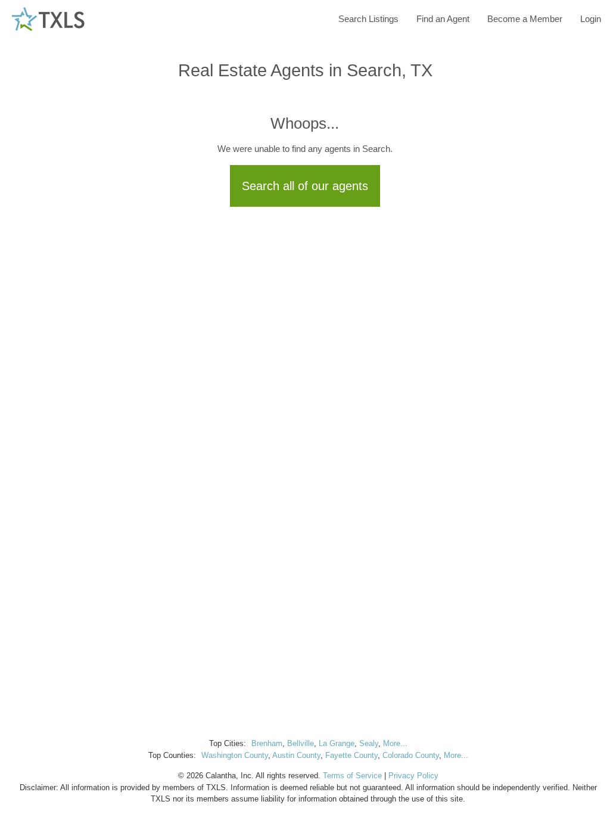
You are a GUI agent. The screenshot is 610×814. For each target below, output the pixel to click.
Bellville (300, 743)
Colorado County (410, 755)
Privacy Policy (413, 775)
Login (590, 19)
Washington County (234, 755)
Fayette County (351, 755)
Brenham (266, 743)
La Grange (336, 743)
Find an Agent (442, 19)
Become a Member (524, 19)
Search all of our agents (305, 185)
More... (395, 743)
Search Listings (368, 19)
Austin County (296, 755)
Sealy (368, 743)
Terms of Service (352, 775)
